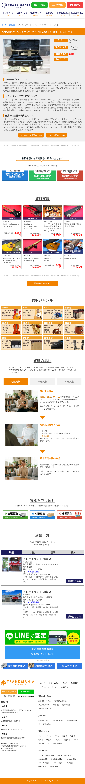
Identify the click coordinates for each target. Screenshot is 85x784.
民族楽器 (49, 740)
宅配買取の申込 (44, 666)
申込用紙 (45, 436)
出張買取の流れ (43, 720)
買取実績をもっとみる (42, 283)
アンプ (75, 740)
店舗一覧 (56, 705)
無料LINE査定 (26, 692)
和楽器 (58, 740)
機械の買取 (42, 766)
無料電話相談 (42, 652)
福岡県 (4, 725)
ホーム (4, 25)
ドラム (56, 736)
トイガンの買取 (70, 759)
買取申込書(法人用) (45, 708)
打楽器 (64, 736)
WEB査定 (59, 5)
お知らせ (64, 687)
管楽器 (40, 740)
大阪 (32, 552)
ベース (48, 736)
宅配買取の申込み (60, 701)
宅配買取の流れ (58, 720)
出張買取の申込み (44, 701)
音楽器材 (41, 743)
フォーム (56, 397)
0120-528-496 (33, 602)
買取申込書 (66, 705)
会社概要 (74, 683)
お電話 (42, 397)
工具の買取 (69, 763)
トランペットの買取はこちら (31, 135)
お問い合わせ (54, 683)
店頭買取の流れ (72, 720)
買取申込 (77, 5)
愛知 (73, 552)
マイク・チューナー (55, 743)
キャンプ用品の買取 (64, 755)
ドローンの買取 (43, 763)
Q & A (65, 683)
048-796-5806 (33, 572)
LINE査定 (42, 5)
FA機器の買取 (57, 763)
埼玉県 (4, 706)
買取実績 (12, 25)
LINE (49, 397)
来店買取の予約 (43, 705)
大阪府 (4, 717)
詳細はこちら (74, 581)
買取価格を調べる (9, 692)
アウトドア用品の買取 (46, 755)
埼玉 (11, 552)
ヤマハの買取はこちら (56, 135)
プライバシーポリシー (49, 687)
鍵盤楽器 (67, 740)
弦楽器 (72, 736)
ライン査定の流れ (44, 724)
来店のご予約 (69, 666)
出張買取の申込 (16, 666)
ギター (40, 736)
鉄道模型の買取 (56, 759)
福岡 (52, 552)
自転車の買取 (43, 759)
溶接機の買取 (54, 766)
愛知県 (4, 734)
